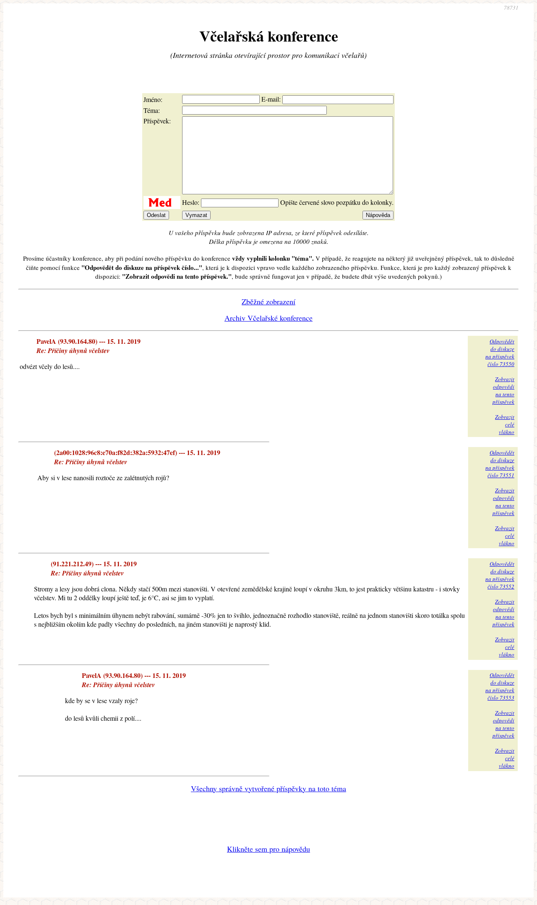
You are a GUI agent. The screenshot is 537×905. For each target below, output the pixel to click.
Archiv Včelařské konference (268, 318)
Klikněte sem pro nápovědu (268, 849)
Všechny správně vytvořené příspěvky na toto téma (268, 788)
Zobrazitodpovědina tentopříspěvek (503, 390)
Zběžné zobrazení (268, 301)
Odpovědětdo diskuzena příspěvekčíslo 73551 (499, 464)
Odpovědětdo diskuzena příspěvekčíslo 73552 (499, 575)
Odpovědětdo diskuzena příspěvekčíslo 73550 (499, 352)
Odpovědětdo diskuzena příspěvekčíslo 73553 (499, 686)
